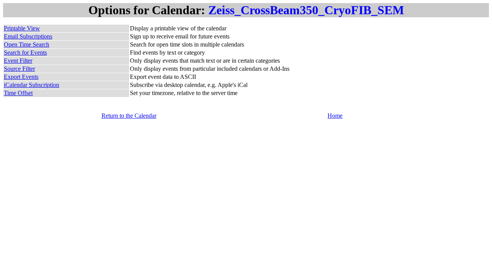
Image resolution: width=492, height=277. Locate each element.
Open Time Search (26, 44)
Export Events (21, 76)
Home (334, 115)
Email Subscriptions (28, 36)
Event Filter (18, 60)
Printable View (22, 28)
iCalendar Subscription (31, 85)
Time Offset (18, 93)
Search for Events (25, 52)
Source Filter (19, 68)
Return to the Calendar (128, 115)
